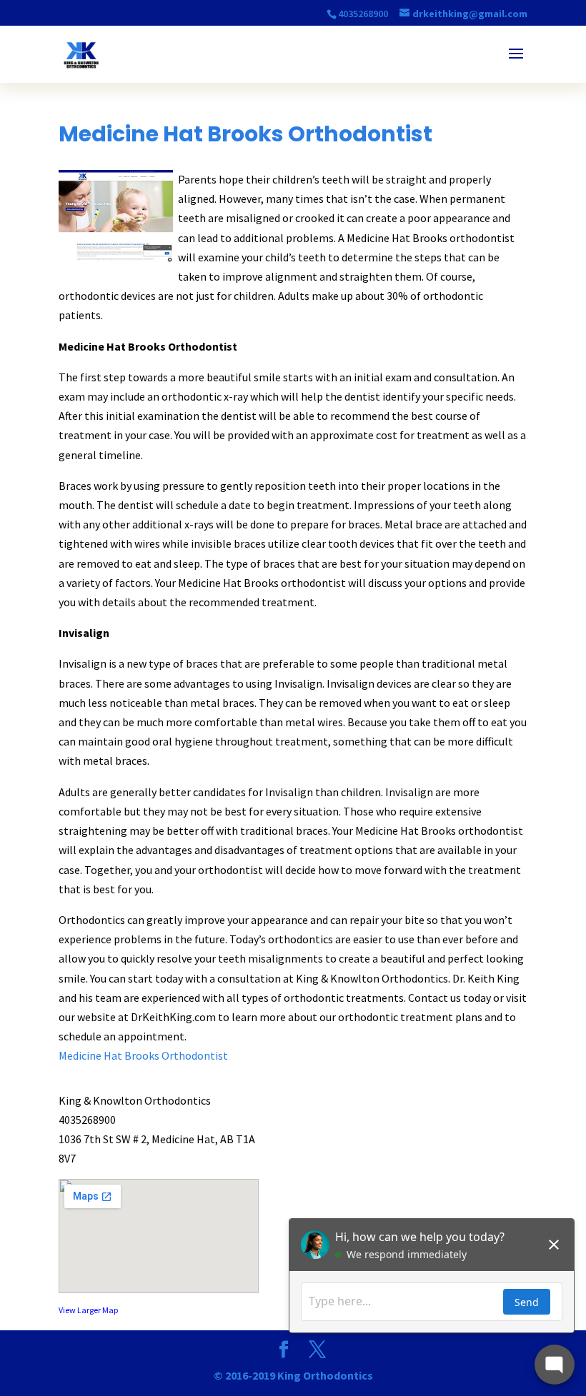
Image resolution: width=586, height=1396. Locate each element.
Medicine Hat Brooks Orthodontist (143, 1055)
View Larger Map (88, 1310)
